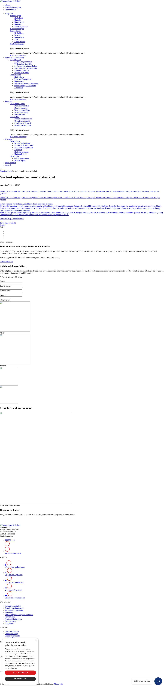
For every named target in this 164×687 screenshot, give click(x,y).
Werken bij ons (20, 161)
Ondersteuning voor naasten (25, 86)
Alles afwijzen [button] (20, 679)
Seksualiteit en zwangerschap (25, 68)
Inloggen (8, 5)
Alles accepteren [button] (20, 673)
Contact (8, 165)
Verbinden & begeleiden (23, 148)
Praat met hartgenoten (13, 7)
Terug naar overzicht (8, 223)
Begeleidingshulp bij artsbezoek (26, 83)
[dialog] (20, 661)
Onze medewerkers (21, 158)
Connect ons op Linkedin (14, 582)
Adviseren (18, 150)
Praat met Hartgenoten (22, 79)
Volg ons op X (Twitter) (14, 575)
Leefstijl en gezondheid (23, 62)
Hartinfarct (18, 18)
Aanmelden (5, 300)
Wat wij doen (15, 141)
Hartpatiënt (9, 14)
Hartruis (17, 20)
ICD (16, 39)
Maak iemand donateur (23, 119)
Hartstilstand (19, 22)
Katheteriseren (19, 42)
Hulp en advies (15, 60)
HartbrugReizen (20, 154)
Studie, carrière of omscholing (25, 66)
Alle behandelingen (17, 44)
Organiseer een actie (22, 121)
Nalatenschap (19, 114)
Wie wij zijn (14, 156)
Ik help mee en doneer (18, 55)
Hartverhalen (19, 77)
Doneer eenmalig (20, 108)
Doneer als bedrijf (21, 112)
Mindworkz (58, 684)
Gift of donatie (10, 9)
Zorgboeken (9, 623)
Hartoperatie (19, 37)
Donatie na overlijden (22, 125)
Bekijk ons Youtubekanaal (15, 598)
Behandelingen (15, 31)
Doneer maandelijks (22, 110)
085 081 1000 (10, 540)
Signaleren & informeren (23, 145)
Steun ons (8, 101)
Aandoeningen (15, 16)
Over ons (8, 139)
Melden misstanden (21, 73)
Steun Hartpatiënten (17, 104)
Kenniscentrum (10, 163)
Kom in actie (14, 117)
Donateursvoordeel (21, 106)
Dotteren (17, 35)
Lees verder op (6, 219)
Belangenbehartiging (22, 143)
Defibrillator (19, 33)
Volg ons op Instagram (13, 590)
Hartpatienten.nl (18, 219)
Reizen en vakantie (21, 70)
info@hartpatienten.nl (13, 553)
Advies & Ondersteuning (14, 57)
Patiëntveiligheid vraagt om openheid (19, 615)
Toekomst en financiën (23, 64)
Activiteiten (18, 88)
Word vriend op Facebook (15, 567)
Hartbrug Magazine (21, 152)
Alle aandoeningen (17, 29)
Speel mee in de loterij (22, 123)
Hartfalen (17, 24)
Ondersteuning (15, 75)
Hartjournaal (19, 81)
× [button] (36, 641)
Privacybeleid (22, 668)
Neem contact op (6, 262)
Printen (2, 225)
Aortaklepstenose (20, 27)
